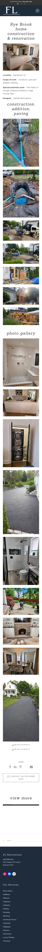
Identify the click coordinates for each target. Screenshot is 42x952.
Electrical (6, 916)
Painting (6, 909)
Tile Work (6, 941)
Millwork (6, 898)
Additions (6, 894)
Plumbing (6, 912)
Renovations (7, 891)
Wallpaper (7, 927)
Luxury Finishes (8, 937)
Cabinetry (6, 905)
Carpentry (6, 902)
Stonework (7, 934)
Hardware (6, 923)
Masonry (6, 930)
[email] (17, 3)
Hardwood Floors (9, 919)
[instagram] (24, 3)
